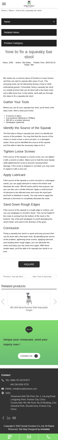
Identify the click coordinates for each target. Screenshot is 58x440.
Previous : (15, 276)
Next (55, 301)
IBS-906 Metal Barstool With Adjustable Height (29, 308)
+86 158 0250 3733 (19, 384)
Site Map (23, 429)
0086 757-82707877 (20, 380)
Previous (2, 301)
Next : (45, 276)
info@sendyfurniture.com (25, 389)
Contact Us (26, 356)
